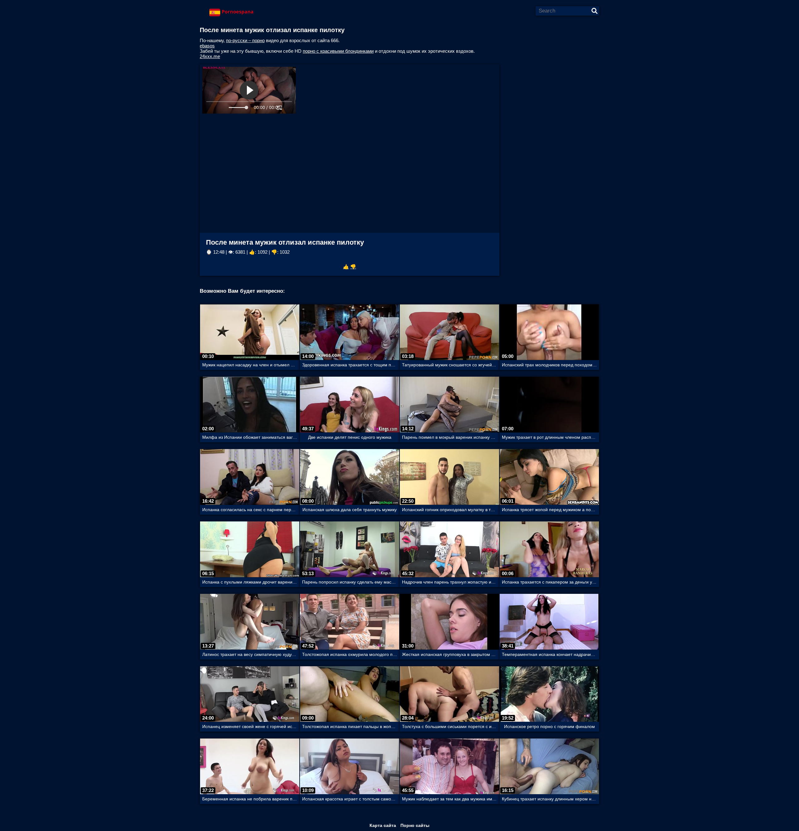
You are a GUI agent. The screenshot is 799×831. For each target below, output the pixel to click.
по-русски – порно (245, 40)
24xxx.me (210, 56)
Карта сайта (383, 825)
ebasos (207, 45)
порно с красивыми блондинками (338, 51)
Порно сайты (414, 825)
